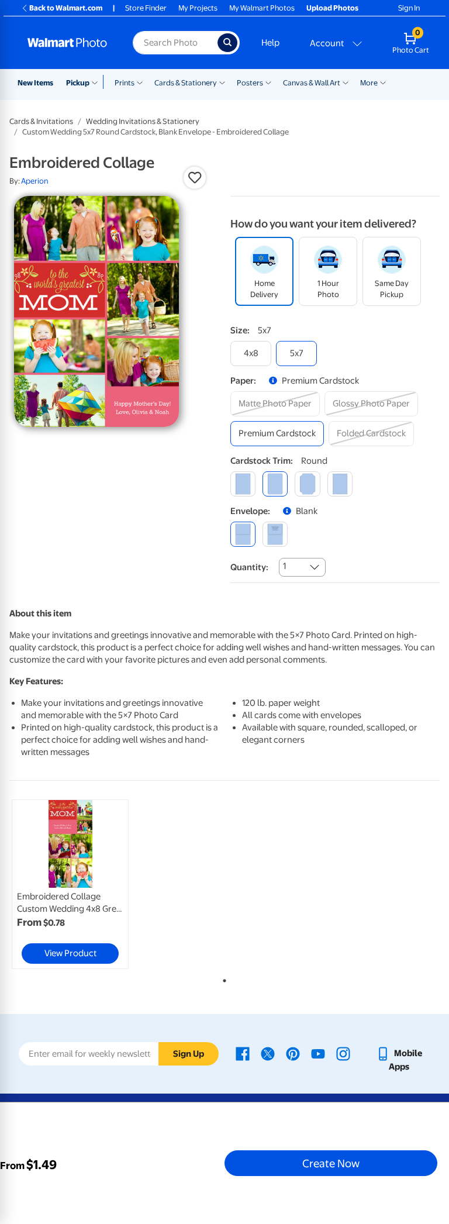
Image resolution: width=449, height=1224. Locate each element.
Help (270, 42)
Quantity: (249, 567)
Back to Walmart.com (65, 8)
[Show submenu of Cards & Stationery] (222, 82)
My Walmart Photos (262, 8)
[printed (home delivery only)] (275, 534)
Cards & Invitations (41, 121)
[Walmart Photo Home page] (67, 42)
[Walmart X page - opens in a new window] (268, 1053)
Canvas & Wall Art (311, 82)
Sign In (409, 8)
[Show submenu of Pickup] (97, 82)
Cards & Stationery (185, 82)
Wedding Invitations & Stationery (142, 121)
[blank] (242, 534)
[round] (275, 484)
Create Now (331, 1163)
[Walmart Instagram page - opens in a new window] (343, 1053)
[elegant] (307, 484)
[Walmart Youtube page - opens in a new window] (318, 1053)
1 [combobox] (284, 566)
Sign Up (188, 1054)
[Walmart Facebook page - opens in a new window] (243, 1053)
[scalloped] (340, 484)
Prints (124, 82)
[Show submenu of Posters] (268, 82)
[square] (242, 484)
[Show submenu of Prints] (139, 82)
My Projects (197, 8)
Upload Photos (332, 8)
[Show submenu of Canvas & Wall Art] (345, 82)
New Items (35, 82)
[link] (70, 884)
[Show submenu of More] (382, 82)
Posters (250, 82)
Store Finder (146, 8)
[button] (195, 178)
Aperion (35, 181)
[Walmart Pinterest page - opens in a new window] (293, 1053)
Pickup (77, 82)
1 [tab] (222, 978)
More (369, 82)
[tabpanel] (81, 884)
